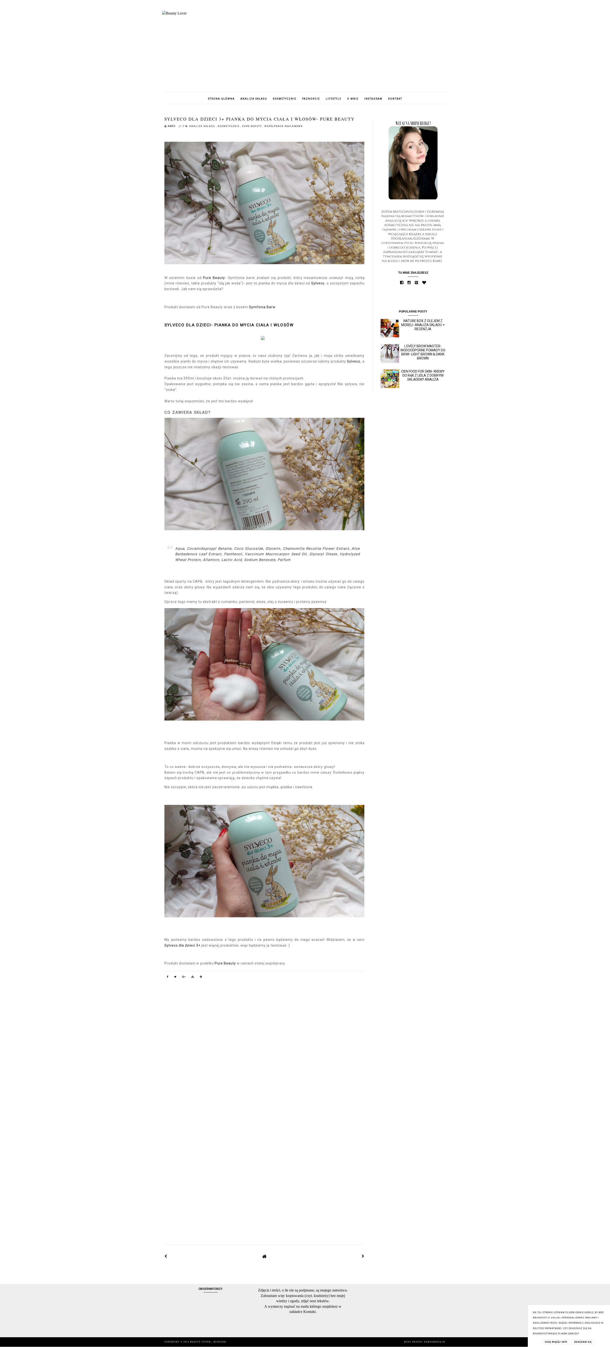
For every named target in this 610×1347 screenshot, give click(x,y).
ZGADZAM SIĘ (583, 1342)
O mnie (353, 98)
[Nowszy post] (165, 1256)
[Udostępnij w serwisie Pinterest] (201, 977)
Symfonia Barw (262, 307)
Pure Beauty (252, 126)
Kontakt (395, 98)
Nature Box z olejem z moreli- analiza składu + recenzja (423, 325)
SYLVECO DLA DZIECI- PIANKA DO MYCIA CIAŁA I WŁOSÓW (229, 325)
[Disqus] (264, 1050)
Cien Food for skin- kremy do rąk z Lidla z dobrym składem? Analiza (423, 375)
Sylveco (318, 283)
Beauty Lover (201, 1342)
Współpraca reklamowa (283, 126)
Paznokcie (311, 98)
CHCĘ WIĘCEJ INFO (556, 1342)
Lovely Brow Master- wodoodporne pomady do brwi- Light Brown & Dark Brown (422, 352)
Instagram (373, 98)
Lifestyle (333, 98)
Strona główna (221, 98)
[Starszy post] (363, 1256)
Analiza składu (253, 98)
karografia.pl (435, 1342)
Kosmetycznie (284, 98)
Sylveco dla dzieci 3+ (182, 945)
